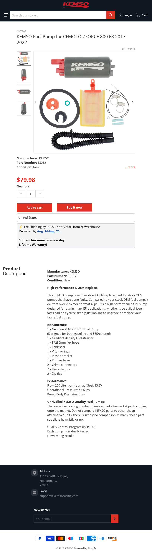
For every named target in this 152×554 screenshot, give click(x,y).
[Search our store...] (110, 15)
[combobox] (62, 15)
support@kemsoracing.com (59, 496)
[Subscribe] (114, 518)
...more (130, 167)
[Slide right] (133, 102)
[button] (6, 15)
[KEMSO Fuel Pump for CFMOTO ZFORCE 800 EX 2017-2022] (24, 58)
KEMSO (69, 548)
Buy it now (74, 207)
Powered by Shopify (85, 548)
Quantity (23, 186)
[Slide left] (36, 102)
